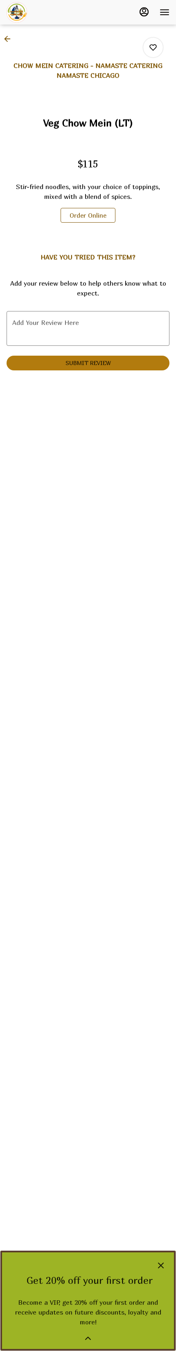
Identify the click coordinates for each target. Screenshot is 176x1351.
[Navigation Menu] (165, 12)
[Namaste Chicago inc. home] (43, 12)
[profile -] (144, 12)
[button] (10, 39)
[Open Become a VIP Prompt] (88, 1338)
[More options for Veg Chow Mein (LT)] (153, 47)
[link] (88, 215)
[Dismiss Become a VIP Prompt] (161, 1265)
